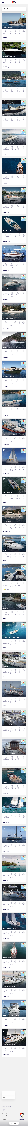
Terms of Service (6, 1115)
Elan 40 (5, 666)
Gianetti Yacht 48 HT (9, 318)
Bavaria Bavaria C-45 (9, 928)
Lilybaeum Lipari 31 (9, 376)
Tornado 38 (6, 405)
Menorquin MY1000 (9, 754)
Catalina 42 (6, 696)
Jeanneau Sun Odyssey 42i (11, 841)
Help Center (5, 1114)
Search (6, 9)
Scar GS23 (6, 608)
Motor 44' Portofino (9, 56)
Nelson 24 (6, 115)
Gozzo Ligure (7, 86)
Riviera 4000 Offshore (9, 144)
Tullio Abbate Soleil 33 (9, 289)
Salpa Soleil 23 (7, 492)
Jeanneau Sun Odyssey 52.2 (11, 637)
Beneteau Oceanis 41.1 (9, 870)
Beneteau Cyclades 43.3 (10, 725)
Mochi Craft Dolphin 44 (10, 434)
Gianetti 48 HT (7, 521)
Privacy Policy (5, 1117)
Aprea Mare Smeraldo (9, 260)
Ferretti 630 (6, 550)
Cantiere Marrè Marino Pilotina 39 (13, 347)
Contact (4, 1119)
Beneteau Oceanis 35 (9, 1044)
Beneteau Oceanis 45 (9, 899)
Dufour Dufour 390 (8, 812)
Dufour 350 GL (7, 463)
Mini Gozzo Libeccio (9, 783)
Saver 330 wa (7, 579)
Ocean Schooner (8, 957)
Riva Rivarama (7, 27)
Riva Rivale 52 (7, 231)
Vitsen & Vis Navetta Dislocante (12, 1015)
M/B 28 (5, 173)
